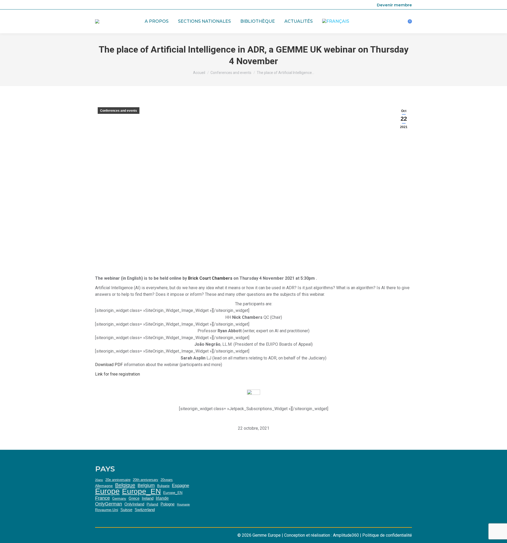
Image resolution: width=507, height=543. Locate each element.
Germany (119, 498)
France (102, 498)
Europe (107, 491)
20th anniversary (145, 480)
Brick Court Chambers (210, 278)
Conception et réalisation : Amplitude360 (321, 535)
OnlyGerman (108, 504)
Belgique (125, 485)
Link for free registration (117, 374)
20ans (99, 479)
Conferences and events (118, 111)
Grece (134, 498)
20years (167, 480)
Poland (152, 504)
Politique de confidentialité (387, 535)
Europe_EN (141, 491)
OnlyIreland (134, 504)
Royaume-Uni (106, 510)
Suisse (126, 509)
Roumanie (183, 504)
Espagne (180, 485)
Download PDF (109, 364)
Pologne (168, 504)
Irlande (162, 498)
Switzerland (145, 509)
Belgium (146, 485)
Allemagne (104, 486)
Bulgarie (163, 486)
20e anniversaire (117, 480)
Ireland (147, 498)
